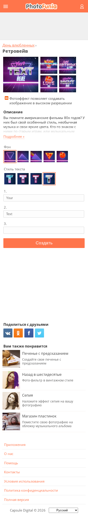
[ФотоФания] (43, 6)
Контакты (12, 472)
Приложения (14, 444)
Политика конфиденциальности (31, 490)
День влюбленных (18, 45)
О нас (8, 453)
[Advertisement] (44, 26)
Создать (44, 242)
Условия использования (24, 481)
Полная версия (16, 499)
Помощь (11, 463)
